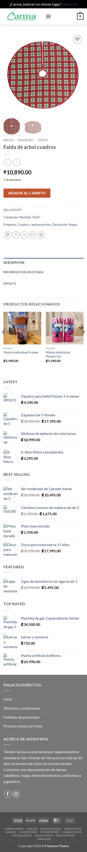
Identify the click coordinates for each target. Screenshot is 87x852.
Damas (11, 832)
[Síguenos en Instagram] (16, 794)
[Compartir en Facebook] (16, 235)
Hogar (73, 224)
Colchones (44, 835)
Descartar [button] (70, 4)
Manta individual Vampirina (58, 354)
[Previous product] (16, 162)
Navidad (25, 140)
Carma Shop (13, 828)
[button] (48, 16)
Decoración (60, 224)
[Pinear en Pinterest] (41, 235)
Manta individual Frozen (21, 352)
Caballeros (72, 832)
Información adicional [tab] (23, 272)
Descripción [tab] (13, 262)
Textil (43, 140)
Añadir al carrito (27, 193)
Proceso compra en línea (22, 726)
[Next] (76, 74)
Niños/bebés (50, 832)
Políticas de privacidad (21, 717)
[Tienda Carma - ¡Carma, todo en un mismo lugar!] (22, 16)
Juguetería (28, 832)
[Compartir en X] (24, 235)
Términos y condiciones (21, 708)
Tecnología (22, 835)
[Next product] (7, 162)
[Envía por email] (33, 235)
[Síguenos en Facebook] (8, 794)
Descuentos (65, 835)
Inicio (8, 140)
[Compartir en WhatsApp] (8, 235)
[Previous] (11, 74)
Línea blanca (50, 828)
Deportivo (73, 828)
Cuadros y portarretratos (34, 224)
